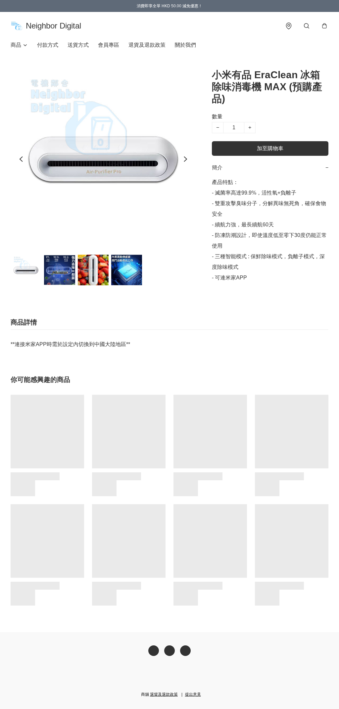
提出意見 (193, 694)
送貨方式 (78, 45)
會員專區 (108, 45)
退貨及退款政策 (147, 45)
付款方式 (47, 45)
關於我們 (185, 45)
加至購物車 (270, 148)
